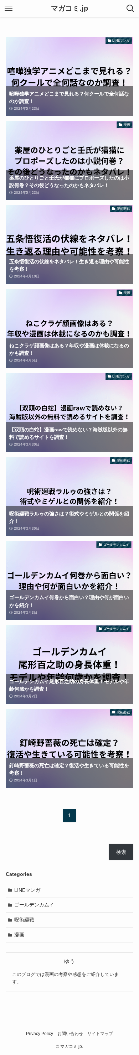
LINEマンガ (27, 890)
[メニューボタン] (8, 8)
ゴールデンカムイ (34, 905)
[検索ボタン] (130, 8)
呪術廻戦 (24, 920)
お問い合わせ (70, 1033)
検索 (121, 852)
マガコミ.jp (69, 8)
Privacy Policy (39, 1033)
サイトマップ (100, 1033)
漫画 (19, 934)
